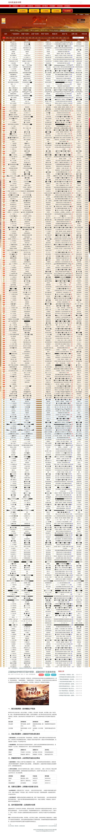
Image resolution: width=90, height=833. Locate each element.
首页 (10, 5)
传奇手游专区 (23, 5)
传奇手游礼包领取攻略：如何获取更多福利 (67, 683)
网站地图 (55, 829)
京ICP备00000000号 (48, 829)
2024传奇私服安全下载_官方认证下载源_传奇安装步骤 (67, 688)
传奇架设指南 (60, 5)
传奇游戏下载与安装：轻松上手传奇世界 (67, 693)
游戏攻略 (41, 674)
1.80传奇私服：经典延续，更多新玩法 (67, 674)
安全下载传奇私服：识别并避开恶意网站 (67, 690)
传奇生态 (54, 674)
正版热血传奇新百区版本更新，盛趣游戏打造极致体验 (31, 668)
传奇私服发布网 (14, 2)
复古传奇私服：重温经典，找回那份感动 (16, 825)
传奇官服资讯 (67, 5)
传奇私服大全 (15, 5)
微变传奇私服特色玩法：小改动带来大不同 (67, 686)
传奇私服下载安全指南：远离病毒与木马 (67, 695)
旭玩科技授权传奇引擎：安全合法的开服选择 (47, 825)
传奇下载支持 (45, 5)
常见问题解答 (52, 5)
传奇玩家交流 (37, 5)
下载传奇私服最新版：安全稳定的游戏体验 (67, 679)
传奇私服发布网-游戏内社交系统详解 (67, 677)
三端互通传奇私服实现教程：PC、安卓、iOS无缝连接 (67, 681)
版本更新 (47, 674)
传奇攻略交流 (30, 5)
